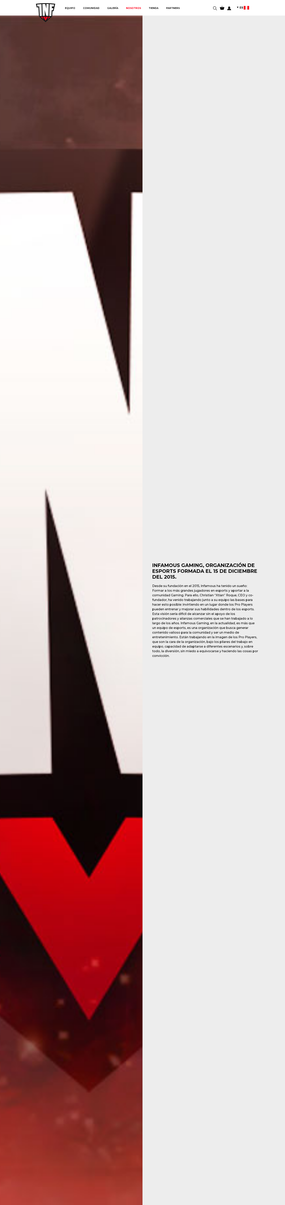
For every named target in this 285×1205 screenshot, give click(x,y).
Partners (173, 8)
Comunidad (91, 8)
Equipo (70, 8)
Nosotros (133, 8)
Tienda (153, 8)
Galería (112, 8)
